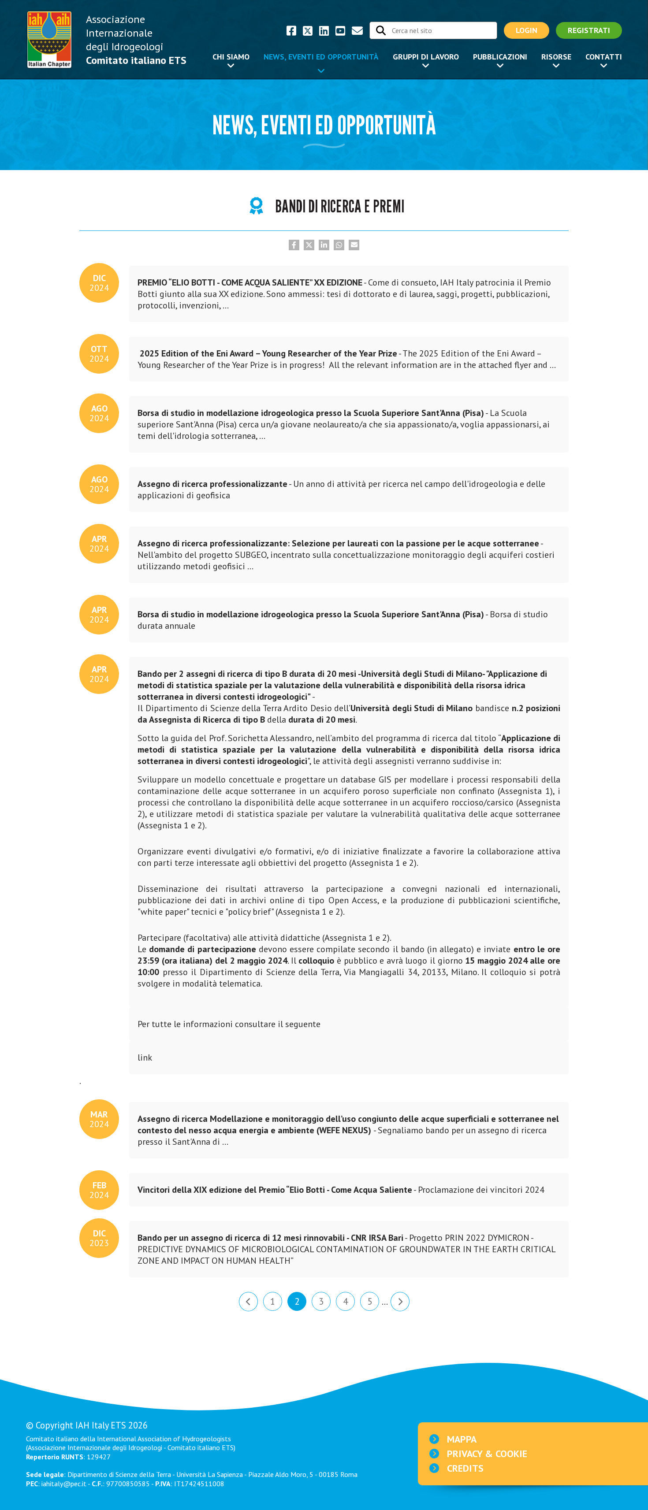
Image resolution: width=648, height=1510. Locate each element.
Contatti (603, 57)
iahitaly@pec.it (63, 1483)
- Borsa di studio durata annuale (338, 617)
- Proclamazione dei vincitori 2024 (336, 1190)
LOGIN (526, 30)
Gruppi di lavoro (426, 57)
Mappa (462, 1439)
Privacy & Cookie (487, 1453)
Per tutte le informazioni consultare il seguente (229, 1024)
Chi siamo (231, 57)
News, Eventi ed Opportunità (321, 57)
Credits (465, 1468)
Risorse (556, 57)
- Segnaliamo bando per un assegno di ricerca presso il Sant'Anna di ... (344, 1128)
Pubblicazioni (500, 57)
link (145, 1057)
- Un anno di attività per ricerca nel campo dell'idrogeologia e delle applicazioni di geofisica (337, 487)
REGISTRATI (589, 30)
